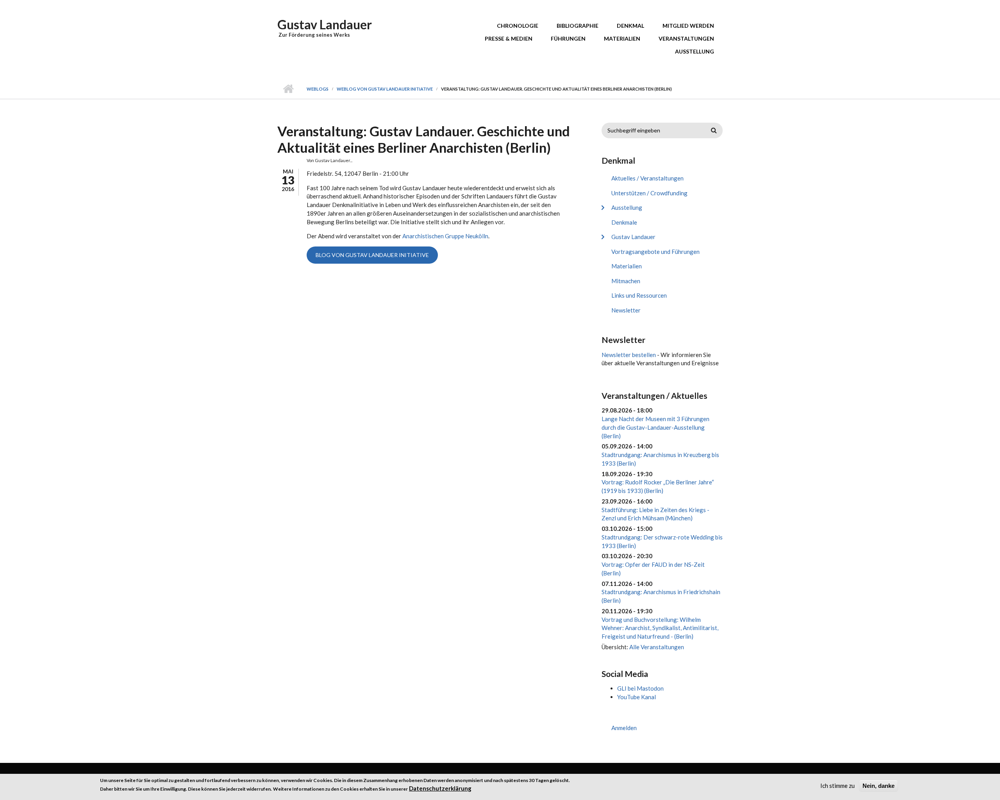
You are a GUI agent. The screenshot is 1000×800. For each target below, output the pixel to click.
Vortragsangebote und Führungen (655, 251)
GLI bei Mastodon (640, 688)
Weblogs (318, 88)
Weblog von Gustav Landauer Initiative (385, 88)
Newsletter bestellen (629, 354)
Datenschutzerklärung (440, 787)
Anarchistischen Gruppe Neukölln (445, 235)
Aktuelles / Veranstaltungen (647, 178)
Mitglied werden (688, 25)
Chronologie (517, 25)
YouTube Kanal (636, 696)
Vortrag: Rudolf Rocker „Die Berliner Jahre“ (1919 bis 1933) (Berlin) (658, 486)
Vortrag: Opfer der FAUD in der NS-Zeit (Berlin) (653, 569)
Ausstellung (694, 51)
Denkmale (624, 222)
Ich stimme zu (837, 785)
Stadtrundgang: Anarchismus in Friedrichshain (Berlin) (661, 596)
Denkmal (630, 25)
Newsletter (626, 310)
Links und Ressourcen (639, 295)
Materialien (622, 38)
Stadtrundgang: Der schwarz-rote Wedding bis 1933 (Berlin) (662, 541)
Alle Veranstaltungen (656, 646)
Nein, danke (878, 785)
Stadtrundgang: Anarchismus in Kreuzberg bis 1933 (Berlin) (660, 459)
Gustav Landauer (324, 24)
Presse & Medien (508, 38)
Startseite (288, 89)
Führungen (568, 38)
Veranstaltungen (686, 38)
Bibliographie (577, 25)
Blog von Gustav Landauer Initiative (372, 255)
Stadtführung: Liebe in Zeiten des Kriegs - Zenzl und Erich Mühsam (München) (655, 514)
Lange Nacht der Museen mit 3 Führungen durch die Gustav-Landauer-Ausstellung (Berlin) (655, 427)
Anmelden (624, 727)
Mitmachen (625, 280)
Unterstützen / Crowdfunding (649, 192)
